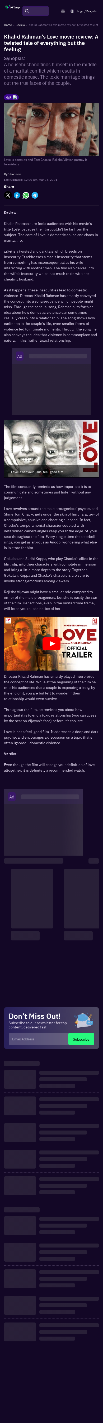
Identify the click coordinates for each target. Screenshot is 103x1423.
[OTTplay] (12, 11)
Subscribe (81, 1039)
